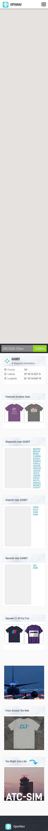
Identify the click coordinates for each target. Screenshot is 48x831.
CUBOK (37, 456)
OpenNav (19, 826)
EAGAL (36, 459)
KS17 (35, 510)
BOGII (36, 454)
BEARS (37, 449)
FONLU (36, 463)
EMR (35, 568)
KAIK (35, 514)
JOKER (36, 475)
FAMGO (37, 461)
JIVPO (36, 473)
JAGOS (36, 471)
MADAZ (37, 483)
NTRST (36, 488)
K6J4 (35, 512)
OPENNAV (16, 4)
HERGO (37, 468)
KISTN (36, 480)
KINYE (36, 478)
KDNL (36, 507)
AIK (35, 565)
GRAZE (37, 466)
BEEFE (36, 451)
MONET (37, 485)
